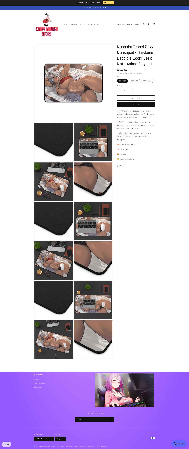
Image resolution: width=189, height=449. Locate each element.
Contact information (101, 446)
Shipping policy (90, 446)
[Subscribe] (111, 419)
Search (36, 380)
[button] (144, 24)
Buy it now (136, 104)
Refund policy (38, 387)
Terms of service (79, 446)
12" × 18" (122, 81)
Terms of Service (39, 383)
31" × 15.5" (147, 81)
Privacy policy (69, 446)
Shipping (127, 73)
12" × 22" (134, 81)
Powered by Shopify (49, 446)
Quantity (119, 86)
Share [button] (121, 166)
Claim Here (108, 3)
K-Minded (41, 446)
